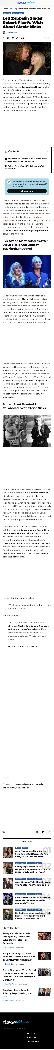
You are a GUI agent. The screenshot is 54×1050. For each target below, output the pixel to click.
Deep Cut (7, 13)
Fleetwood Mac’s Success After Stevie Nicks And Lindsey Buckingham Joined (26, 159)
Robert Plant (9, 788)
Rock (21, 13)
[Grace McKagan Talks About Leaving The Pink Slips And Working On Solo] (8, 883)
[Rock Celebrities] (27, 2)
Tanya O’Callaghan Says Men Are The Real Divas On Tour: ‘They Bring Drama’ (19, 956)
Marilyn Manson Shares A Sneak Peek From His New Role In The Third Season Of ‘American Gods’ (32, 916)
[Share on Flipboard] (13, 38)
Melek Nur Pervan (11, 984)
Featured (31, 863)
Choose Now (27, 191)
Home (5, 9)
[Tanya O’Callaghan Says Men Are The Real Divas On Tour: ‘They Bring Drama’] (44, 956)
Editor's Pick (20, 863)
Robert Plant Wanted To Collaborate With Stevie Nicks (25, 167)
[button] (5, 2)
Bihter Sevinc (9, 947)
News (15, 13)
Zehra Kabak (9, 964)
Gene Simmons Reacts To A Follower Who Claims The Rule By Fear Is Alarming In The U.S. (32, 900)
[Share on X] (8, 38)
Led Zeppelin (37, 784)
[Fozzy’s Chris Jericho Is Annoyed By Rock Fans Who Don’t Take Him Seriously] (44, 936)
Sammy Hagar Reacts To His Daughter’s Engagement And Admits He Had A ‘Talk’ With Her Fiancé (32, 869)
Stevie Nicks (22, 788)
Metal (39, 863)
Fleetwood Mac (21, 784)
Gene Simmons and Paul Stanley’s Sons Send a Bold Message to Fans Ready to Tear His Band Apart (31, 854)
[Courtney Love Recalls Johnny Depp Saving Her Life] (44, 992)
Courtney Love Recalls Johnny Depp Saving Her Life (17, 993)
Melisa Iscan (12, 32)
